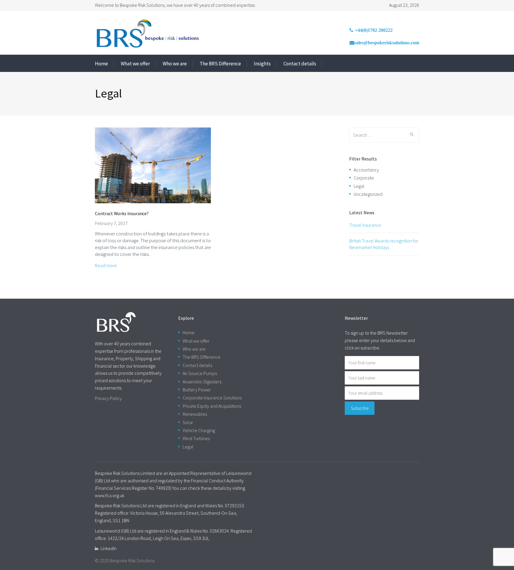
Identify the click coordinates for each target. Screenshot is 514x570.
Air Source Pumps (200, 373)
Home (101, 63)
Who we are (175, 63)
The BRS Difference (220, 63)
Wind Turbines (196, 438)
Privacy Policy (108, 398)
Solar (188, 422)
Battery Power (197, 390)
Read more (106, 265)
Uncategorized (368, 194)
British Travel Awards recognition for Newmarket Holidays (383, 244)
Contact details (299, 63)
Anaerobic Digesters (202, 382)
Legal (359, 186)
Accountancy (366, 170)
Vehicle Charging (199, 430)
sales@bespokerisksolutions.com (386, 42)
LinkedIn (109, 548)
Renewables (195, 414)
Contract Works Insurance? (122, 213)
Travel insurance (365, 225)
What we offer (135, 63)
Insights (262, 63)
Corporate (364, 178)
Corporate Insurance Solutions (212, 398)
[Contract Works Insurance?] (153, 165)
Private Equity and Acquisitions (212, 406)
